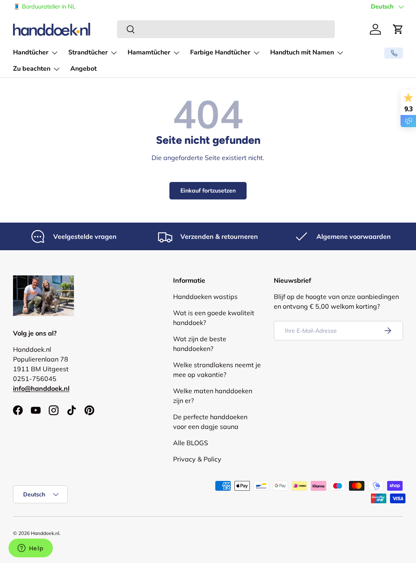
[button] (398, 29)
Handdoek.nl (45, 533)
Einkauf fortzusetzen (208, 190)
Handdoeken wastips (205, 296)
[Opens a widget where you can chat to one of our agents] (30, 549)
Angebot (83, 68)
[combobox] (226, 29)
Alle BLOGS (190, 443)
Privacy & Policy (197, 459)
